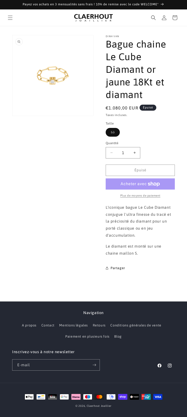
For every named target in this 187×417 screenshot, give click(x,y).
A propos (29, 325)
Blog (118, 336)
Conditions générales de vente (135, 325)
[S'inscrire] (94, 365)
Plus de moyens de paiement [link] (140, 195)
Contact (48, 325)
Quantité (112, 143)
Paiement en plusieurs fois (87, 336)
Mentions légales (73, 325)
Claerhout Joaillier (99, 405)
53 (115, 133)
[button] (10, 17)
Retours (99, 325)
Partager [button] (118, 268)
